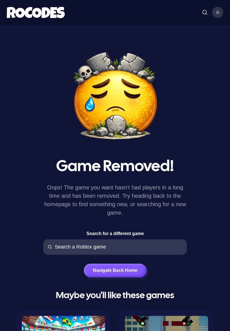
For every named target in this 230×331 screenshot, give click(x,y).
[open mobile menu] (205, 12)
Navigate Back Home (115, 270)
